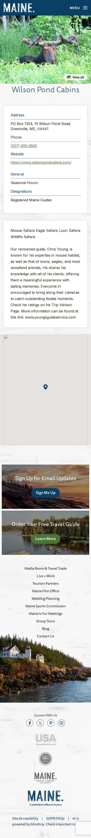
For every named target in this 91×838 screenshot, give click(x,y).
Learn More (45, 538)
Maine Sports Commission (45, 606)
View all (78, 77)
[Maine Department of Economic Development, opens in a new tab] (45, 778)
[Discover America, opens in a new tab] (45, 739)
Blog (45, 628)
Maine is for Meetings (45, 613)
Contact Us (45, 636)
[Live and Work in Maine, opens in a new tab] (45, 758)
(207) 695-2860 (24, 146)
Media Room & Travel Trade (45, 568)
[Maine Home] (19, 8)
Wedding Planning (45, 598)
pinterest (50, 723)
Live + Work (46, 576)
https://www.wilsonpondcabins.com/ (41, 162)
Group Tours (45, 621)
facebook (29, 723)
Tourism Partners (45, 583)
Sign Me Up (45, 492)
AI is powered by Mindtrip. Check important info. (45, 821)
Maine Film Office (45, 591)
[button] (45, 49)
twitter (40, 723)
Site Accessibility (25, 818)
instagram (61, 723)
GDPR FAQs (55, 818)
